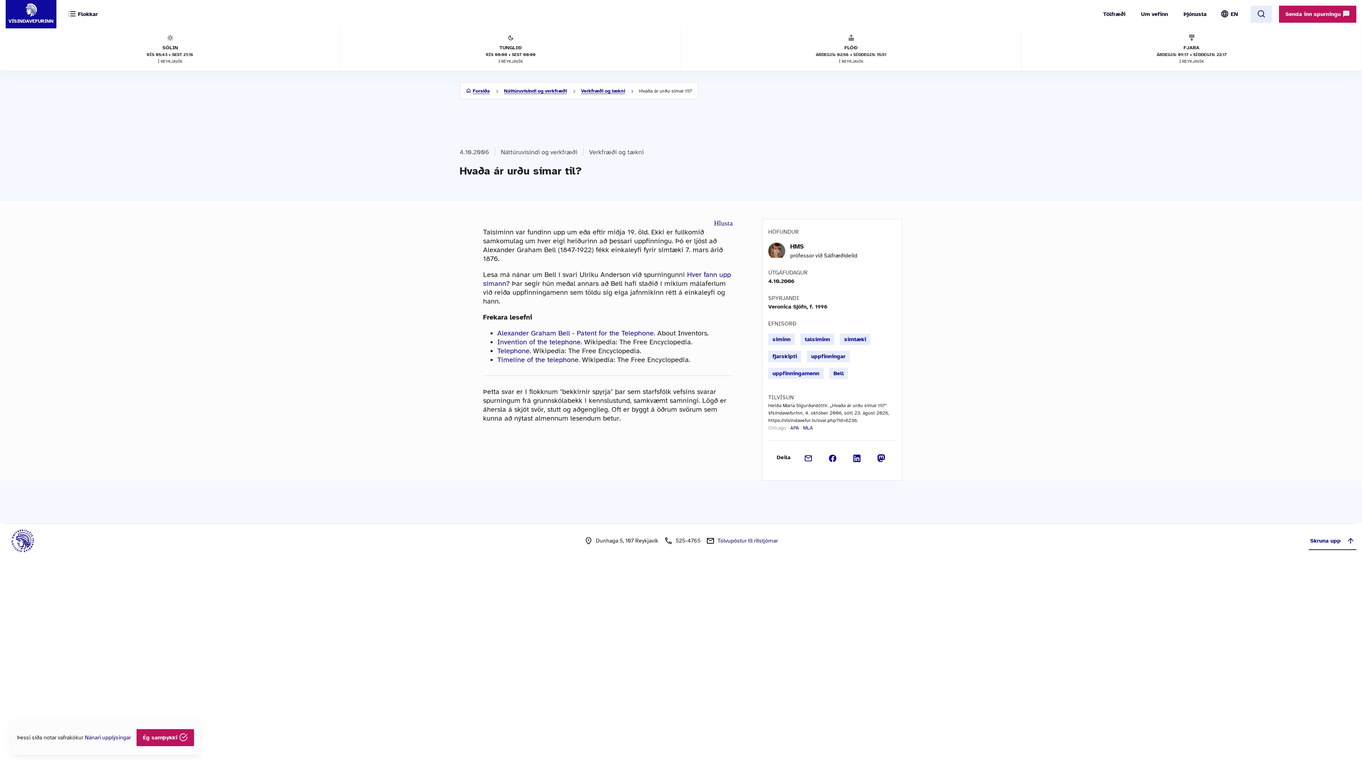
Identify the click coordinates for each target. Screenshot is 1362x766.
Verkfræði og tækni (603, 91)
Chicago (777, 428)
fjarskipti (785, 356)
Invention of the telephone (539, 342)
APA (794, 428)
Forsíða (481, 91)
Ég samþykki (161, 737)
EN (1234, 14)
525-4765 (688, 540)
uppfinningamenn (796, 373)
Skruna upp (1325, 540)
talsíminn (817, 339)
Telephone (513, 350)
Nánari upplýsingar (108, 737)
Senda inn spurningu (1313, 14)
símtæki (855, 339)
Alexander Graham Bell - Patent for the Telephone (575, 333)
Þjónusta (1195, 14)
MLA (808, 428)
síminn (782, 339)
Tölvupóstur (748, 540)
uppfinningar (828, 356)
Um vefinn (1154, 14)
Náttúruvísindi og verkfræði (535, 91)
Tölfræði (1114, 14)
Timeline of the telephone (537, 359)
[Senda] (808, 457)
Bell (839, 373)
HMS (797, 246)
